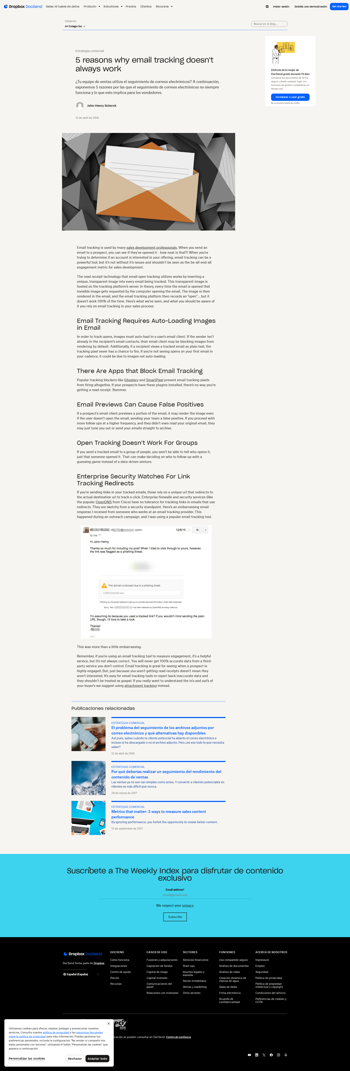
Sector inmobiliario (194, 980)
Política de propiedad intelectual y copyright (269, 985)
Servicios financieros (195, 959)
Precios (114, 977)
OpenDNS (104, 502)
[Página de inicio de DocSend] (82, 954)
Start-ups (189, 965)
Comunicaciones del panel (159, 985)
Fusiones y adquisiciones (162, 959)
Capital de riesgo (157, 971)
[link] (281, 6)
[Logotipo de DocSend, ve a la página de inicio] (22, 6)
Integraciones (118, 965)
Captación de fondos (159, 965)
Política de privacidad (268, 977)
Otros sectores (192, 992)
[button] (290, 97)
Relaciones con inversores (162, 992)
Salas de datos (228, 986)
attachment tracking (141, 686)
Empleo (260, 965)
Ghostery (131, 380)
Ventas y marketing (195, 986)
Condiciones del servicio (270, 992)
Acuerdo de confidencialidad (229, 1000)
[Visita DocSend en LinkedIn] (256, 1056)
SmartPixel (154, 380)
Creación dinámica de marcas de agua (232, 979)
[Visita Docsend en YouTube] (249, 1056)
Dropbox (99, 963)
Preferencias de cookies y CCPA (270, 1000)
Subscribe (175, 917)
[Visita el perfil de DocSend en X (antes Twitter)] (263, 1056)
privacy (187, 905)
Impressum (262, 959)
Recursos (116, 983)
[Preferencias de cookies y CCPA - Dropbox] (59, 1043)
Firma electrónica (230, 992)
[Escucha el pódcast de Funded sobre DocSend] (285, 1056)
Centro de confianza (178, 1037)
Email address (175, 889)
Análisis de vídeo (229, 971)
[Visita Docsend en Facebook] (271, 1056)
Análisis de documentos (234, 965)
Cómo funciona (119, 959)
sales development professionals (152, 247)
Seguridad (261, 971)
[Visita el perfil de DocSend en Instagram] (278, 1056)
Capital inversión (157, 977)
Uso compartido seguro (233, 959)
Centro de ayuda (120, 971)
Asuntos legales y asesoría (193, 973)
